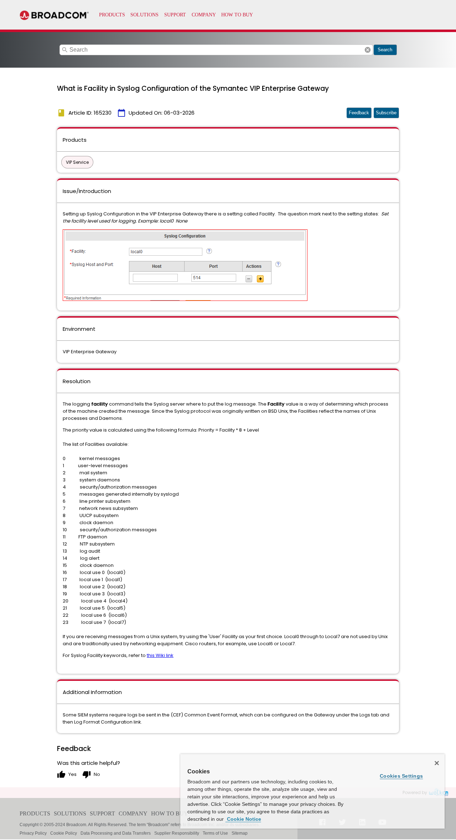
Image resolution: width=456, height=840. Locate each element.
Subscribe (386, 112)
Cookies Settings (401, 776)
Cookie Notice (243, 819)
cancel (367, 49)
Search (385, 49)
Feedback (359, 112)
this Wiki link (160, 655)
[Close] (437, 763)
